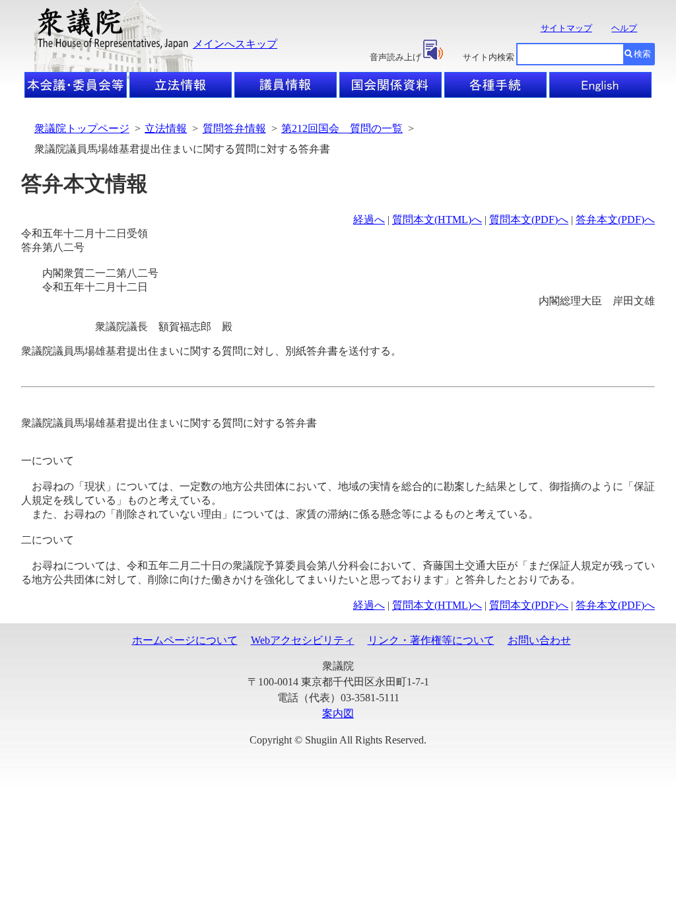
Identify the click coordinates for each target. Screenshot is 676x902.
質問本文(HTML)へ (437, 219)
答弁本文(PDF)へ (615, 219)
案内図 (338, 713)
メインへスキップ (235, 44)
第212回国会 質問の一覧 (342, 128)
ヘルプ (624, 28)
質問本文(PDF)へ (528, 219)
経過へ (369, 219)
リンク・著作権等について (431, 640)
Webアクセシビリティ (303, 640)
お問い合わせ (539, 640)
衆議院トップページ (81, 128)
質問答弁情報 (234, 128)
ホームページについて (185, 640)
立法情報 (166, 128)
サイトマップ (566, 28)
